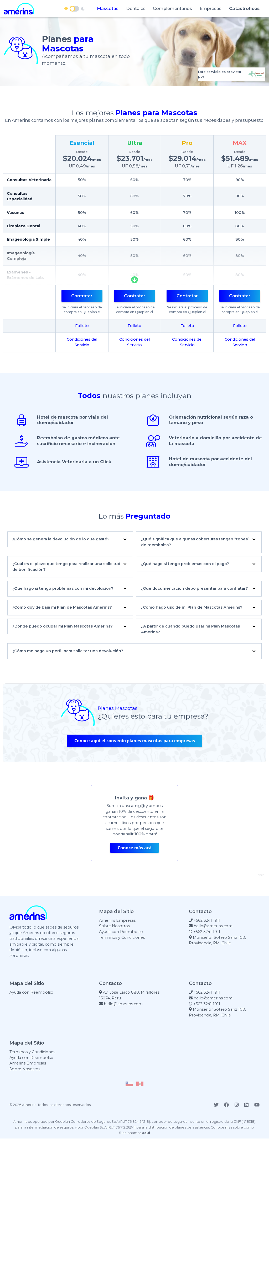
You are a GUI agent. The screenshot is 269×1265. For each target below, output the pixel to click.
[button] (70, 542)
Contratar (81, 295)
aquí (146, 1133)
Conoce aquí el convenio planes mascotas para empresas (134, 741)
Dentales (136, 8)
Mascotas (107, 8)
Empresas (210, 8)
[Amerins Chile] (129, 1084)
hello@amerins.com (212, 926)
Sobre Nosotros (114, 926)
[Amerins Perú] (139, 1084)
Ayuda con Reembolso (121, 931)
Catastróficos (244, 8)
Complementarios (172, 8)
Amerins (29, 1105)
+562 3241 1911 (206, 920)
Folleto (82, 325)
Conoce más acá (135, 848)
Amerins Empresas (117, 920)
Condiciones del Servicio (82, 342)
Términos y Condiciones (122, 937)
